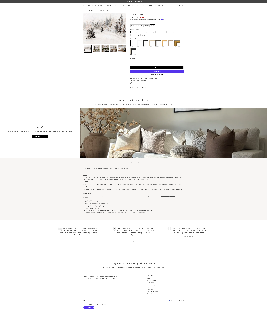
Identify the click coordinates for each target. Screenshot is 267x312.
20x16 (152, 32)
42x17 (132, 35)
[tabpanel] (133, 191)
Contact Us (150, 289)
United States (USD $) (176, 300)
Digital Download (136, 25)
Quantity (132, 58)
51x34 (138, 35)
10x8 (137, 32)
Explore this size (40, 136)
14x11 (142, 32)
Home (84, 10)
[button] (182, 5)
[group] (173, 133)
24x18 (157, 32)
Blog (148, 287)
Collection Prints (92, 304)
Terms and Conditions (152, 291)
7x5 (132, 32)
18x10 (147, 32)
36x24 (174, 32)
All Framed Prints (93, 10)
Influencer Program (152, 285)
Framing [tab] (130, 162)
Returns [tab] (143, 162)
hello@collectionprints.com (168, 196)
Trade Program (150, 282)
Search (149, 278)
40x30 (180, 32)
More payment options (157, 74)
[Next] (173, 231)
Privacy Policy (150, 293)
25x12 (163, 32)
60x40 (143, 35)
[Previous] (94, 231)
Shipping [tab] (137, 162)
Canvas (146, 25)
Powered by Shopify (102, 304)
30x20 (168, 32)
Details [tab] (123, 162)
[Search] (176, 5)
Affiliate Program (151, 280)
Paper (152, 25)
